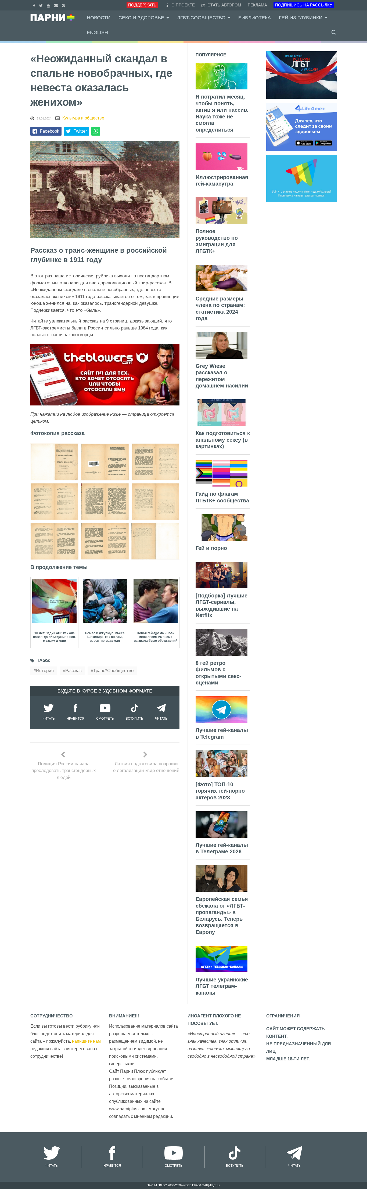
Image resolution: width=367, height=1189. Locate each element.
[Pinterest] (64, 5)
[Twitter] (41, 5)
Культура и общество (83, 118)
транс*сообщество (113, 670)
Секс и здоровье (141, 17)
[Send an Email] (56, 5)
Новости (98, 17)
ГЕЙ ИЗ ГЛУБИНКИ (300, 17)
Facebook (49, 131)
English (97, 32)
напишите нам (86, 1041)
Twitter (80, 131)
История (45, 670)
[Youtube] (49, 5)
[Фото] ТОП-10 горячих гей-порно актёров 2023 (220, 790)
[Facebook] (35, 5)
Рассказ (73, 670)
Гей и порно (211, 548)
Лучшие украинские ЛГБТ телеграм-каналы (222, 986)
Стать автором (223, 5)
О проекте (183, 5)
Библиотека (254, 17)
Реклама (257, 5)
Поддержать (142, 5)
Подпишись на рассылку (303, 5)
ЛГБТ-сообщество (201, 17)
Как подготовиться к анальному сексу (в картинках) (223, 439)
